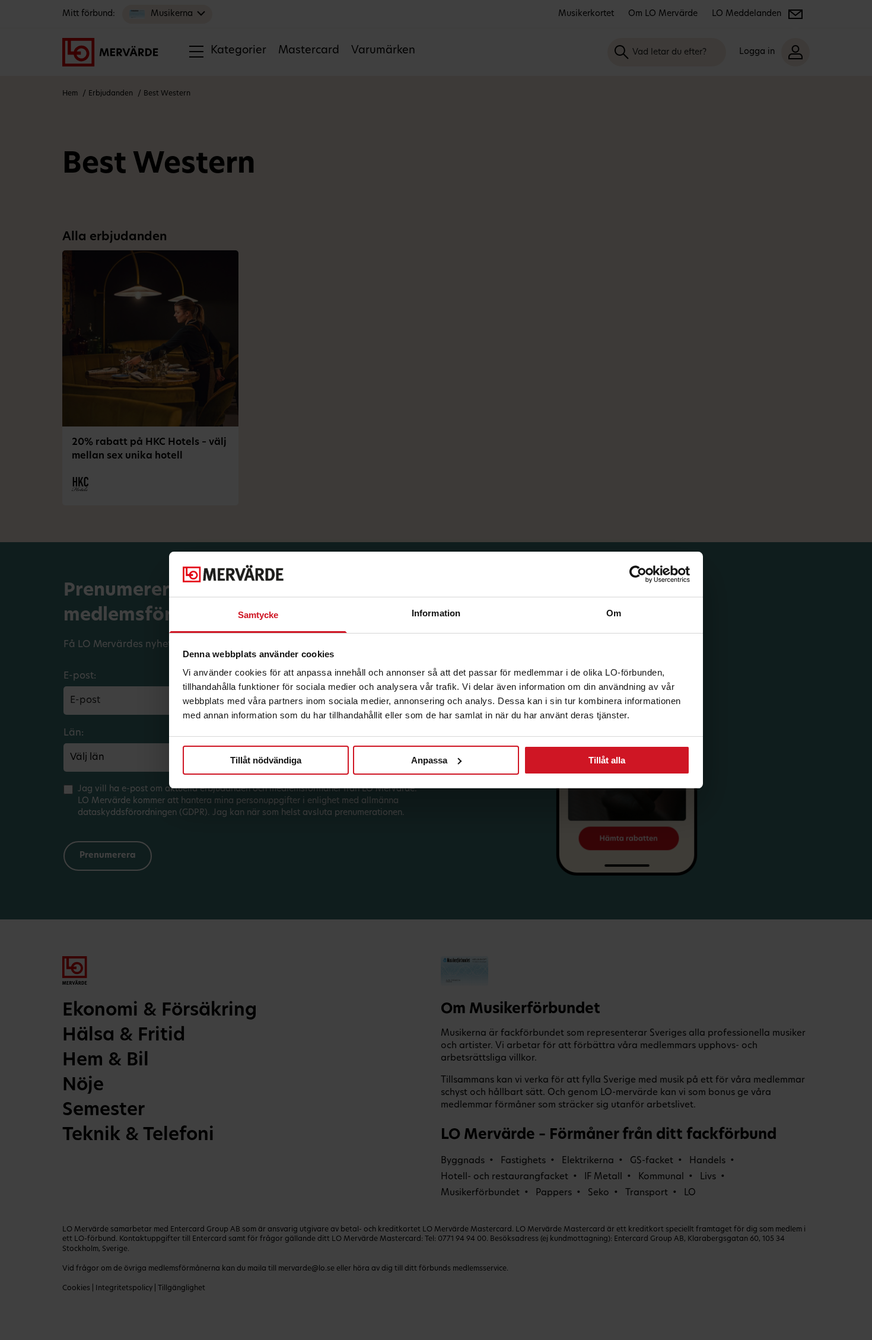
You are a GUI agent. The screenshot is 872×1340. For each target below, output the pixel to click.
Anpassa (429, 760)
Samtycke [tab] (258, 615)
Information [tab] (436, 613)
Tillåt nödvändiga (265, 760)
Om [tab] (613, 613)
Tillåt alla (606, 760)
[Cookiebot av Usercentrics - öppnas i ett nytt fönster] (638, 574)
